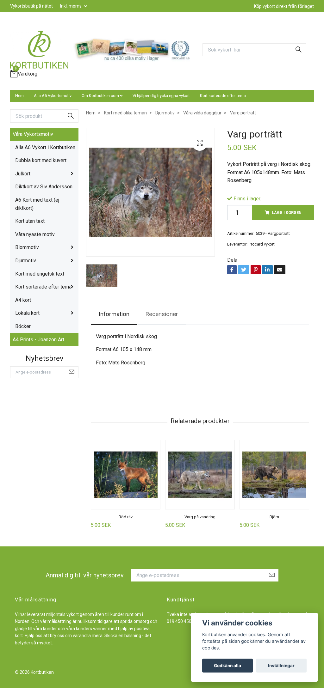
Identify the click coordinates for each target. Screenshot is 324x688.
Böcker (23, 326)
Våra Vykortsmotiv (33, 134)
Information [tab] (114, 314)
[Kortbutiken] (39, 50)
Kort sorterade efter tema (223, 95)
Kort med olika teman (125, 112)
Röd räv (126, 516)
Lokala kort (27, 313)
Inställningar (281, 665)
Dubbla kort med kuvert (40, 160)
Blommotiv (27, 247)
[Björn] (274, 475)
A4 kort (23, 300)
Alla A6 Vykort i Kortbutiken (45, 147)
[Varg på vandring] (200, 475)
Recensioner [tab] (161, 314)
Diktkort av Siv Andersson (43, 187)
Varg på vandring (199, 516)
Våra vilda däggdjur (202, 112)
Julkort (22, 174)
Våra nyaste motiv (35, 234)
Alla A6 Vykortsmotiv (53, 95)
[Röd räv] (126, 475)
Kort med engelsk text (39, 274)
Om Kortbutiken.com (100, 95)
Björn (274, 516)
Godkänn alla (227, 665)
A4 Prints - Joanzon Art (38, 340)
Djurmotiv (25, 261)
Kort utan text (30, 221)
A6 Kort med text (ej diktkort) (37, 204)
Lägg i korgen (287, 212)
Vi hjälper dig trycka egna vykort (161, 95)
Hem (19, 95)
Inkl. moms (71, 6)
